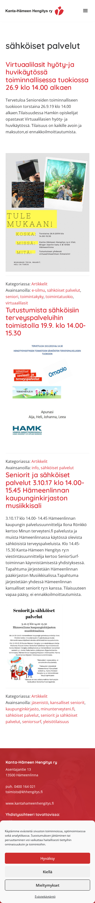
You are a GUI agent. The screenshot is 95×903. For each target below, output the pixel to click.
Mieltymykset (47, 885)
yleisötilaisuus (56, 721)
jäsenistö (40, 702)
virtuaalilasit (17, 303)
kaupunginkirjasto (22, 709)
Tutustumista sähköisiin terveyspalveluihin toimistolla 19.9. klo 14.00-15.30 (46, 321)
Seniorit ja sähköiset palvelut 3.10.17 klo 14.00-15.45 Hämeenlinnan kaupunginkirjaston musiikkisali (45, 490)
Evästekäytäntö (45, 896)
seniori (12, 296)
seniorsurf (31, 721)
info (35, 467)
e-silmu (38, 290)
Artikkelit (39, 284)
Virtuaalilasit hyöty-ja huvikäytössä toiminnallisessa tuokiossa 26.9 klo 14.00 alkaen (47, 76)
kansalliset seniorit (67, 702)
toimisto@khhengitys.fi (24, 791)
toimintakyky (32, 296)
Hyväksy (47, 858)
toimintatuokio (59, 296)
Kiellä (47, 871)
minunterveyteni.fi (57, 709)
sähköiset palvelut (63, 290)
